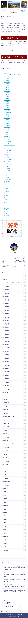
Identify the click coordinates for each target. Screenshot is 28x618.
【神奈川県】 (7, 112)
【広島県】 (7, 100)
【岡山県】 (7, 94)
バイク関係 (7, 161)
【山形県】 (7, 89)
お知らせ (6, 132)
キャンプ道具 (7, 150)
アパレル (6, 139)
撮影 (5, 190)
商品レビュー (7, 181)
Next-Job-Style (6, 602)
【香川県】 (7, 128)
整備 (5, 193)
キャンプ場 (7, 148)
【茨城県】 (7, 119)
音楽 (5, 213)
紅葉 (5, 202)
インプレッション (9, 143)
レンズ (6, 172)
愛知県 (6, 188)
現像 (5, 199)
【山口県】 (7, 87)
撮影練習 (6, 192)
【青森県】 (7, 125)
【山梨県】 (7, 91)
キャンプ (6, 146)
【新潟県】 (7, 105)
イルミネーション (9, 141)
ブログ (6, 166)
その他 (6, 134)
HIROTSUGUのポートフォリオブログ (11, 606)
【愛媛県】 (7, 103)
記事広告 (6, 208)
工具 (5, 186)
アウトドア (7, 137)
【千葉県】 (7, 78)
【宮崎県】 (7, 85)
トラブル (6, 157)
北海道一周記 (7, 179)
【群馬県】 (7, 118)
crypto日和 (5, 603)
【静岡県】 (7, 127)
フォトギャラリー (9, 164)
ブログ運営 (7, 168)
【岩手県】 (7, 96)
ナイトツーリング (9, 159)
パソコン (6, 163)
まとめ (6, 136)
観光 (5, 206)
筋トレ (6, 201)
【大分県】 (7, 82)
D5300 (6, 73)
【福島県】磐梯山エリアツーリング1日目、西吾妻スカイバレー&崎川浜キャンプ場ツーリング (14, 592)
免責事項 (18, 614)
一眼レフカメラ (8, 174)
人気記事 (6, 177)
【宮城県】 (7, 83)
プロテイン (7, 170)
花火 (5, 204)
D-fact (3, 605)
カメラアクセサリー (9, 145)
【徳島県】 (7, 101)
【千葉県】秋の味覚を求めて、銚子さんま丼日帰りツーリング (14, 580)
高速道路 (6, 215)
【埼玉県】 (7, 80)
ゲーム (6, 154)
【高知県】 (7, 130)
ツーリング (7, 155)
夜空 (5, 184)
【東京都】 (7, 107)
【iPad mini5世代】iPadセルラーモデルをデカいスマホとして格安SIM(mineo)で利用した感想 (14, 574)
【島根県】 (7, 98)
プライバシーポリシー (11, 614)
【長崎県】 (7, 121)
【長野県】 (7, 123)
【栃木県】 (7, 109)
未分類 (6, 195)
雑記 (5, 209)
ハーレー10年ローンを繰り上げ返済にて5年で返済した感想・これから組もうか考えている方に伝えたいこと (14, 568)
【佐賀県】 (7, 76)
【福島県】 (7, 114)
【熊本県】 (7, 110)
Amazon (6, 71)
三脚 (5, 175)
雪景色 (6, 211)
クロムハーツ (7, 152)
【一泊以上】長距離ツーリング (12, 74)
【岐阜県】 (7, 92)
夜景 (5, 183)
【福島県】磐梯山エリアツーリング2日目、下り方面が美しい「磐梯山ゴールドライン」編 (14, 585)
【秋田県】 (7, 116)
